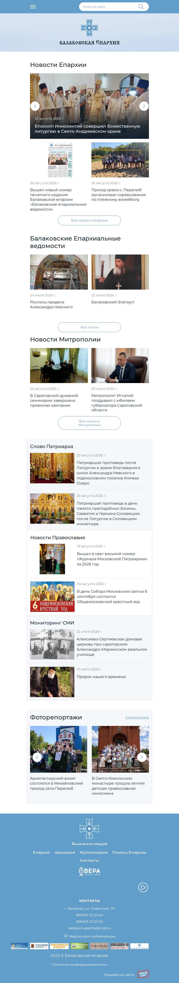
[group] (89, 106)
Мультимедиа (93, 852)
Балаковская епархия (89, 43)
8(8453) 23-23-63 (89, 921)
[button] (35, 106)
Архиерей (65, 852)
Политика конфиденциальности (79, 964)
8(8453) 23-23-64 (89, 915)
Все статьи (89, 327)
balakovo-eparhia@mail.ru (89, 928)
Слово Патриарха (51, 446)
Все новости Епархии (89, 220)
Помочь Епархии (129, 852)
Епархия (41, 852)
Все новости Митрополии (89, 423)
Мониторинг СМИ (52, 623)
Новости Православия (57, 537)
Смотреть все (137, 717)
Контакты (89, 860)
